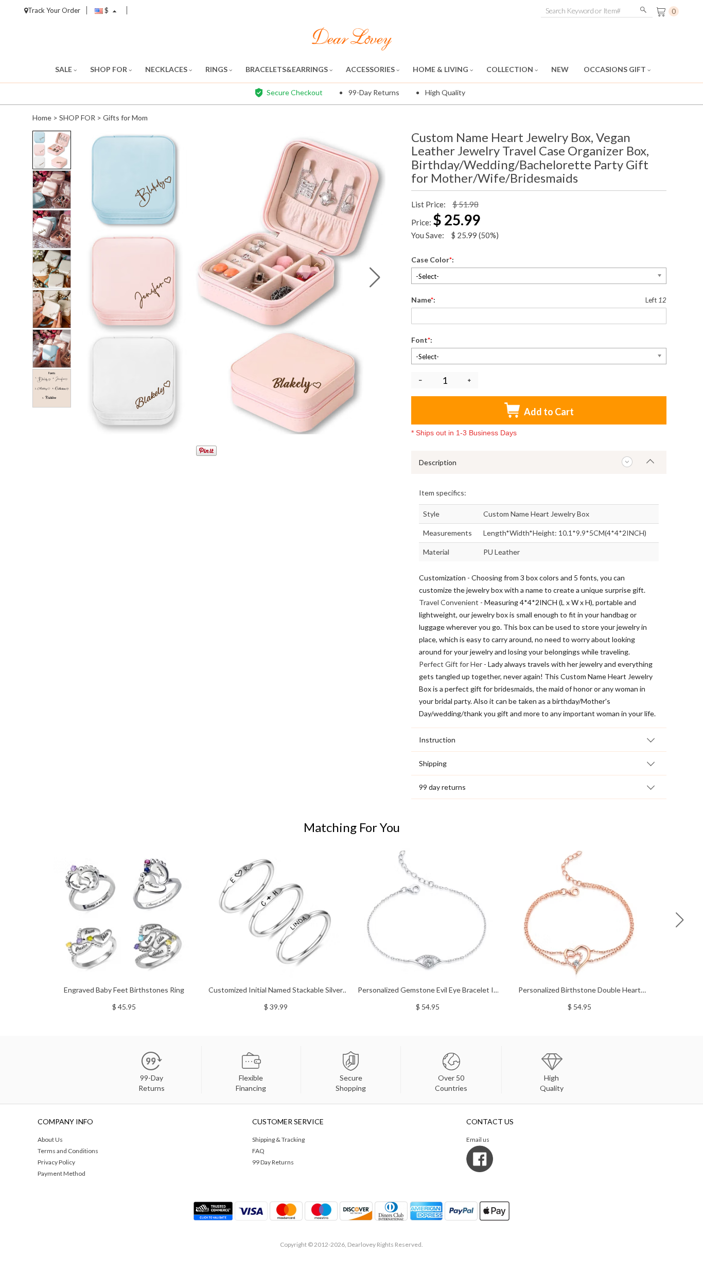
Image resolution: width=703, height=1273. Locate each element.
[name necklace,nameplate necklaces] (351, 37)
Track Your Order (54, 10)
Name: (424, 299)
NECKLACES (167, 69)
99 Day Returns (273, 1162)
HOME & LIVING (441, 69)
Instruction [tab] (437, 739)
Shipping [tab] (433, 763)
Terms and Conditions (68, 1151)
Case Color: (433, 259)
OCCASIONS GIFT (615, 69)
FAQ (258, 1151)
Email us (477, 1139)
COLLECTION (510, 69)
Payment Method (61, 1173)
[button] (374, 277)
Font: (422, 339)
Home (41, 117)
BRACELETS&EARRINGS (287, 69)
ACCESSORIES (371, 69)
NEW (560, 69)
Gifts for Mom (125, 117)
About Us (50, 1139)
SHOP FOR (109, 69)
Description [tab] (437, 462)
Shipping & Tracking (278, 1139)
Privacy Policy (56, 1162)
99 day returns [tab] (442, 787)
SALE (64, 69)
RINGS (217, 69)
